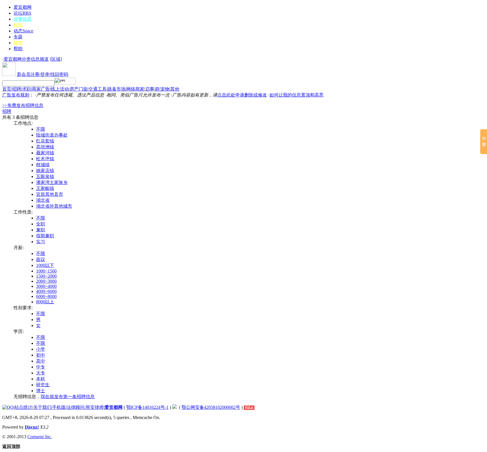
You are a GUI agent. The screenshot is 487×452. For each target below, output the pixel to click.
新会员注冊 (28, 74)
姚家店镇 (45, 170)
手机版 (59, 407)
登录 (44, 74)
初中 (40, 355)
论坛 (22, 13)
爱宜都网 (23, 7)
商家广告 (41, 89)
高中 (40, 361)
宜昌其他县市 (49, 194)
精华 (18, 42)
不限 (40, 129)
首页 (6, 89)
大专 (40, 372)
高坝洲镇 (45, 146)
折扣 (18, 25)
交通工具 (97, 89)
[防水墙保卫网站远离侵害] (174, 407)
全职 (40, 223)
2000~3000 (46, 281)
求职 (26, 89)
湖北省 (43, 200)
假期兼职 (45, 235)
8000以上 (45, 301)
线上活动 (60, 89)
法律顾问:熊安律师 (85, 407)
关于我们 (42, 407)
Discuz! (32, 427)
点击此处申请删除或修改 (242, 95)
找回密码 (59, 74)
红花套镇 (45, 141)
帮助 (18, 48)
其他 (174, 89)
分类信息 (23, 19)
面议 (40, 259)
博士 (40, 390)
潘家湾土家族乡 (52, 182)
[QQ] (8, 407)
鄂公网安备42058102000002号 (210, 407)
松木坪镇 (45, 158)
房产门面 (79, 89)
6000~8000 (46, 296)
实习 (40, 241)
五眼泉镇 (45, 176)
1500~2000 (46, 276)
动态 (23, 30)
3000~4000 (46, 286)
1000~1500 (46, 271)
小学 (40, 349)
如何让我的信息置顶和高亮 (296, 95)
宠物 (164, 89)
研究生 (43, 384)
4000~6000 (46, 291)
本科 (40, 378)
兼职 (40, 229)
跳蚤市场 (116, 89)
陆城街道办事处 (52, 135)
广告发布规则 (15, 95)
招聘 (16, 89)
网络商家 (135, 89)
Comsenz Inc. (39, 436)
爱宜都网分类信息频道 (26, 59)
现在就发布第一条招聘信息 (68, 396)
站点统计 (23, 407)
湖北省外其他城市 (54, 206)
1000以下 (45, 265)
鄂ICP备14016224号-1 (147, 407)
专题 (18, 36)
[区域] (56, 59)
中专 (40, 367)
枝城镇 (43, 164)
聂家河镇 (45, 152)
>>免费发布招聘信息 (22, 105)
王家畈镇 (45, 188)
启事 (149, 89)
